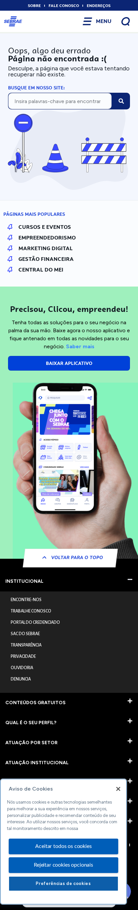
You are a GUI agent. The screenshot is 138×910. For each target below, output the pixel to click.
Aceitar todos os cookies (63, 846)
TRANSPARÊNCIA (26, 645)
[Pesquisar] (121, 101)
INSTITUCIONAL (24, 581)
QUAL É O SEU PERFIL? (30, 723)
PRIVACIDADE (23, 656)
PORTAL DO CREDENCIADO (35, 622)
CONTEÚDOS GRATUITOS (35, 703)
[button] (69, 581)
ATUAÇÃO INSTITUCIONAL (37, 763)
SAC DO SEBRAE (25, 633)
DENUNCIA (21, 679)
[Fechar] (118, 789)
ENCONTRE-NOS (26, 599)
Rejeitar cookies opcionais (63, 865)
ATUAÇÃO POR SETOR (31, 743)
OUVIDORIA (22, 667)
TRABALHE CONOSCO (31, 611)
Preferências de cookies (63, 883)
